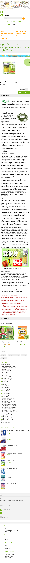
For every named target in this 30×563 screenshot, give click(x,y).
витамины (24, 355)
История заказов (9, 547)
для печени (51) (6, 383)
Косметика (4, 36)
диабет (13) (5, 372)
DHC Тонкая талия (11, 483)
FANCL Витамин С (22, 342)
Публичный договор (10, 532)
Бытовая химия (21, 33)
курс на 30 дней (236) (7, 416)
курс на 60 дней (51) (7, 418)
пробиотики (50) (6, 393)
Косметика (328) (5, 422)
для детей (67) (6, 375)
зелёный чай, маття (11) (8, 386)
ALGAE (16, 83)
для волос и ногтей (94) (8, 401)
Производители (9, 538)
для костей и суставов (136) (9, 404)
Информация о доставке (11, 530)
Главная (1, 41)
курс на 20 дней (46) (7, 415)
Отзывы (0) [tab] (5, 318)
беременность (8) (7, 369)
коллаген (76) (5, 387)
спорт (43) (5, 396)
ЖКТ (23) (4, 384)
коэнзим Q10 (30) (6, 389)
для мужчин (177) (6, 380)
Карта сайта (8, 557)
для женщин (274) (7, 377)
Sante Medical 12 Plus (12, 445)
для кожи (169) (6, 402)
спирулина (3, 355)
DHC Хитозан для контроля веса (14, 453)
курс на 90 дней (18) (7, 419)
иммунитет (3, 358)
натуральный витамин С (14, 355)
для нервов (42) (6, 381)
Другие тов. (19, 36)
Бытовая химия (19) (6, 421)
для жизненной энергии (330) (9, 407)
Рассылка (7, 548)
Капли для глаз (21, 31)
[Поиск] (23, 18)
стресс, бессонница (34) (8, 398)
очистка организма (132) (8, 392)
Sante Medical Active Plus (13, 438)
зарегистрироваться (18, 21)
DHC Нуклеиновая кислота (13, 468)
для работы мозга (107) (8, 410)
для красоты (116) (7, 378)
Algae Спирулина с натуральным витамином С (14, 41)
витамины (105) (6, 413)
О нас (6, 528)
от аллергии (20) (6, 390)
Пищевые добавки (7, 33)
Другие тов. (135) (5, 424)
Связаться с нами (9, 554)
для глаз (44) (5, 373)
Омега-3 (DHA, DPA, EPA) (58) (10, 411)
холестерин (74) (6, 399)
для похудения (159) (7, 408)
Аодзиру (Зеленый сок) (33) (9, 367)
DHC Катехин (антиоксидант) (14, 460)
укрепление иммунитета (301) (10, 405)
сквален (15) (5, 395)
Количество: (21, 89)
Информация (5, 38)
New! (2, 31)
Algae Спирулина (7, 342)
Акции (6, 539)
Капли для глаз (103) (6, 364)
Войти (8, 21)
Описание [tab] (5, 95)
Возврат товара (9, 556)
